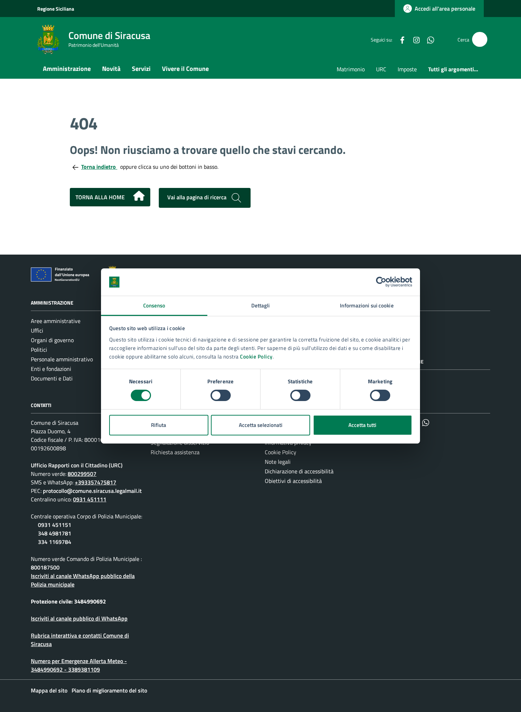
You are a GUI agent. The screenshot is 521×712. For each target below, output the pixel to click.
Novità (111, 68)
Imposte (407, 69)
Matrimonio (351, 69)
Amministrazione (67, 68)
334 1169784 (54, 542)
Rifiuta (158, 425)
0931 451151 (54, 525)
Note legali (278, 461)
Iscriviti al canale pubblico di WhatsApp (79, 618)
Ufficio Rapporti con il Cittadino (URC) (77, 465)
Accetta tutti (362, 425)
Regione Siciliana (55, 8)
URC (381, 69)
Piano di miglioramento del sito (109, 690)
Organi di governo (52, 340)
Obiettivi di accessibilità (293, 481)
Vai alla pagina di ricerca (197, 197)
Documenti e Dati (52, 378)
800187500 (45, 567)
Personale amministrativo (62, 359)
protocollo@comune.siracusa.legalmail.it (92, 490)
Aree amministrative (55, 321)
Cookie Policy (256, 356)
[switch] (221, 395)
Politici (39, 349)
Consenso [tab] (154, 305)
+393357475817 (95, 482)
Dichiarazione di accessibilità (299, 471)
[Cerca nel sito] (479, 39)
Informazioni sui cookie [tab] (366, 305)
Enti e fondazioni (51, 369)
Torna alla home (100, 197)
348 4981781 (54, 533)
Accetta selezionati (260, 425)
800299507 (82, 473)
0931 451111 (89, 499)
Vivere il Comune (185, 68)
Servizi (141, 68)
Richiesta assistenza (175, 452)
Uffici (37, 330)
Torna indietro (99, 166)
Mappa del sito (49, 690)
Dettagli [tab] (260, 305)
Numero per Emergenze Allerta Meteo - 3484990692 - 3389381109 (79, 665)
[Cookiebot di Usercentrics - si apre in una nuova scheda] (381, 282)
